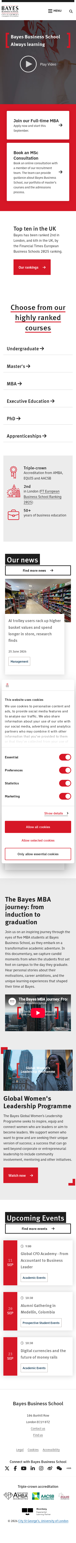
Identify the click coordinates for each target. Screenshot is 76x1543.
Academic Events (34, 1277)
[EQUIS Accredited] (63, 1496)
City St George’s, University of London (43, 1521)
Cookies (33, 1449)
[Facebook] (15, 1468)
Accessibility (51, 1449)
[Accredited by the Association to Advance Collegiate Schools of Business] (43, 1496)
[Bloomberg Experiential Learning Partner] (36, 1511)
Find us (38, 1435)
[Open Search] (71, 11)
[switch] (65, 770)
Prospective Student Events (41, 1323)
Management (19, 661)
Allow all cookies (38, 827)
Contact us (38, 1428)
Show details (53, 813)
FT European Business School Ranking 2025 (42, 496)
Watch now (17, 1175)
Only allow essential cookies (38, 854)
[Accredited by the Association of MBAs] (15, 1496)
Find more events (35, 1228)
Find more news (35, 570)
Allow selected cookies (38, 840)
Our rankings (29, 267)
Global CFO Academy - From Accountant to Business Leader (44, 1259)
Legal (20, 1449)
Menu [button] (57, 10)
